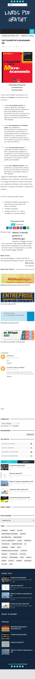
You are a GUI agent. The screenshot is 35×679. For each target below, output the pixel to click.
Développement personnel (10, 534)
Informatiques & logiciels (10, 550)
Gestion (19, 530)
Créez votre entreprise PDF (8, 304)
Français (4, 554)
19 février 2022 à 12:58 (13, 357)
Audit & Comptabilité (8, 540)
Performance (13, 557)
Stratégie (24, 550)
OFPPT (11, 564)
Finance (12, 530)
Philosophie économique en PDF (10, 323)
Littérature (13, 554)
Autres (19, 540)
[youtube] (20, 1)
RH (25, 544)
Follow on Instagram (9, 456)
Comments (25, 462)
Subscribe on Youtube (10, 452)
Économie (20, 46)
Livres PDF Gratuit (17, 16)
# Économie (20, 224)
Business (23, 534)
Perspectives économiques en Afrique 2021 (13, 342)
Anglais (28, 557)
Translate (15, 426)
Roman (4, 560)
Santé (22, 557)
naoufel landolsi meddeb (15, 367)
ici (20, 221)
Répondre (9, 363)
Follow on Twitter (8, 443)
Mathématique (6, 537)
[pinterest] (23, 1)
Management (18, 537)
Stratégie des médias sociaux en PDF (18, 489)
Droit (19, 547)
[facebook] (14, 1)
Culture (4, 564)
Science (12, 547)
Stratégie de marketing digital (17, 465)
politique (23, 554)
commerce (5, 547)
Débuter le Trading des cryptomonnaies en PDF (21, 481)
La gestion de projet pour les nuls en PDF (19, 497)
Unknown (10, 356)
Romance (19, 560)
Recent (9, 462)
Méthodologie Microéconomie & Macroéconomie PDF (15, 285)
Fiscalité (11, 560)
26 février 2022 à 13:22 (13, 369)
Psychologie (5, 544)
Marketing (27, 540)
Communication (17, 544)
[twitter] (12, 1)
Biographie (27, 560)
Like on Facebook (8, 448)
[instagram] (17, 1)
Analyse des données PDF (15, 473)
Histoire (4, 557)
